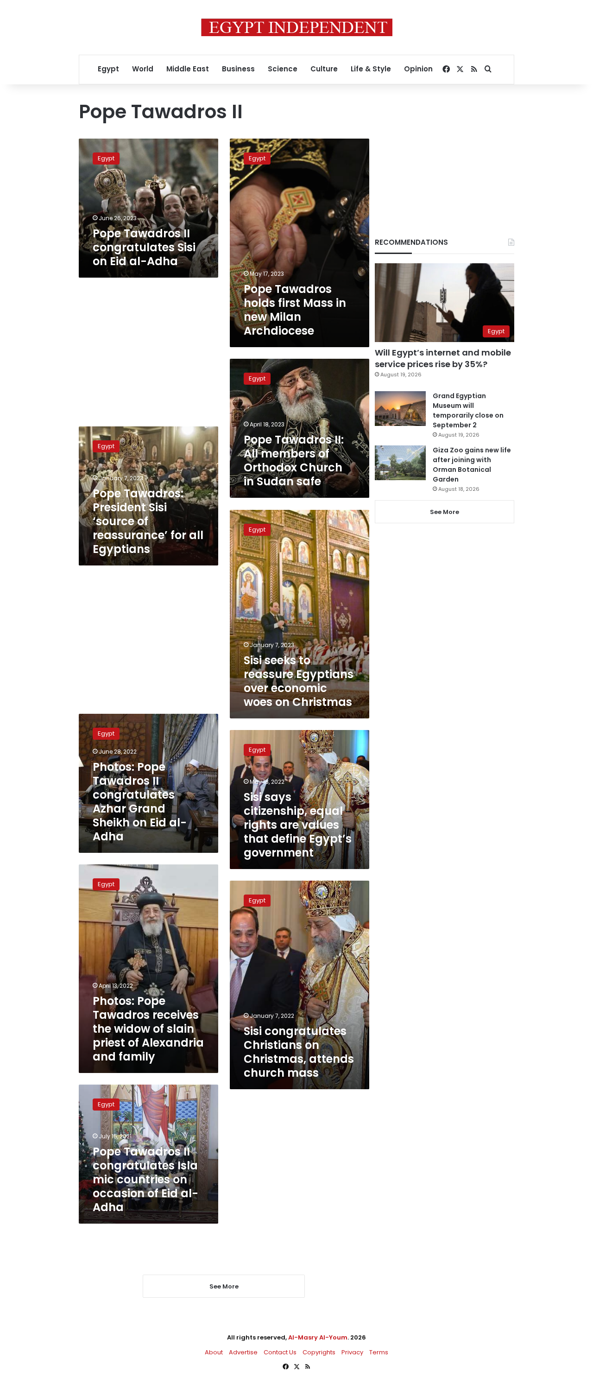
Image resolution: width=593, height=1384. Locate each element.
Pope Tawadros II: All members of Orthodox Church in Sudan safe (294, 460)
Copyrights (319, 1352)
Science (282, 69)
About (214, 1352)
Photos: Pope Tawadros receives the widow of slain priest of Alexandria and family (148, 1028)
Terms (378, 1352)
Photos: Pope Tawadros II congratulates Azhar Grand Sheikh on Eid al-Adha (140, 801)
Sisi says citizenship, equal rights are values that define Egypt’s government (298, 824)
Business (238, 69)
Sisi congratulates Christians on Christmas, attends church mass (299, 1051)
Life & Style (371, 69)
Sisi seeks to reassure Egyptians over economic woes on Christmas (298, 681)
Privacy (352, 1352)
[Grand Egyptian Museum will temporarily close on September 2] (400, 408)
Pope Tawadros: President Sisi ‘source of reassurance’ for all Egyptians (148, 521)
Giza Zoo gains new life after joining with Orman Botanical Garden (472, 464)
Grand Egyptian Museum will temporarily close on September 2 (468, 410)
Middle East (187, 69)
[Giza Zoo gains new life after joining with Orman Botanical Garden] (400, 462)
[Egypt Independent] (296, 27)
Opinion (418, 69)
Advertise (243, 1352)
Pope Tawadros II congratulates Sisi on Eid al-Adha (144, 247)
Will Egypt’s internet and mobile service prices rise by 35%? (443, 358)
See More (444, 512)
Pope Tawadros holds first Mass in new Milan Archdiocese (295, 309)
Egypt (108, 69)
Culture (324, 69)
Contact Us (280, 1352)
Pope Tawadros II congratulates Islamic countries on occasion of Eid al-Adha (145, 1179)
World (142, 69)
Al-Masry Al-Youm (317, 1337)
